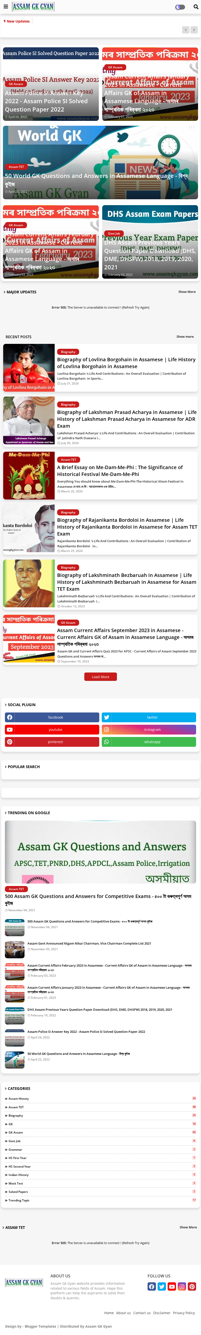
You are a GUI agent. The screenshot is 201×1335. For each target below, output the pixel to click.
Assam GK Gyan (98, 1326)
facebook (55, 717)
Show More (187, 291)
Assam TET (102, 1107)
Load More (100, 676)
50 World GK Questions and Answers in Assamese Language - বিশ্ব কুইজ (96, 180)
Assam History (102, 1098)
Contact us (142, 1312)
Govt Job (102, 1141)
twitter (152, 717)
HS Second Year (102, 1166)
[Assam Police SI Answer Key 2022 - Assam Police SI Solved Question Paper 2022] (15, 1038)
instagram (152, 729)
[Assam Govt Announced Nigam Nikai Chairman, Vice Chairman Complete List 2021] (15, 949)
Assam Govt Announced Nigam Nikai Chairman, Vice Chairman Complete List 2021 (89, 943)
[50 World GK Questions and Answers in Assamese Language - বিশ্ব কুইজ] (15, 1060)
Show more (185, 336)
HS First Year (102, 1158)
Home (109, 1312)
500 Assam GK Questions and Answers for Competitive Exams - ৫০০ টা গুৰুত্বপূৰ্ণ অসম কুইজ (98, 899)
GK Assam (102, 1132)
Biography (102, 1115)
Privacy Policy (184, 1312)
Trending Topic (102, 1200)
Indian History (102, 1175)
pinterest (55, 741)
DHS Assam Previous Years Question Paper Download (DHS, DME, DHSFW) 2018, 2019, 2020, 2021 (150, 254)
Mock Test (102, 1183)
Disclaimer (162, 1312)
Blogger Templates (40, 1326)
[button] (185, 30)
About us (123, 1312)
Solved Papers (102, 1191)
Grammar (102, 1149)
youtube (55, 729)
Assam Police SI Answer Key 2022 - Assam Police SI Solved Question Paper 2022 (46, 101)
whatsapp (152, 741)
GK (102, 1124)
